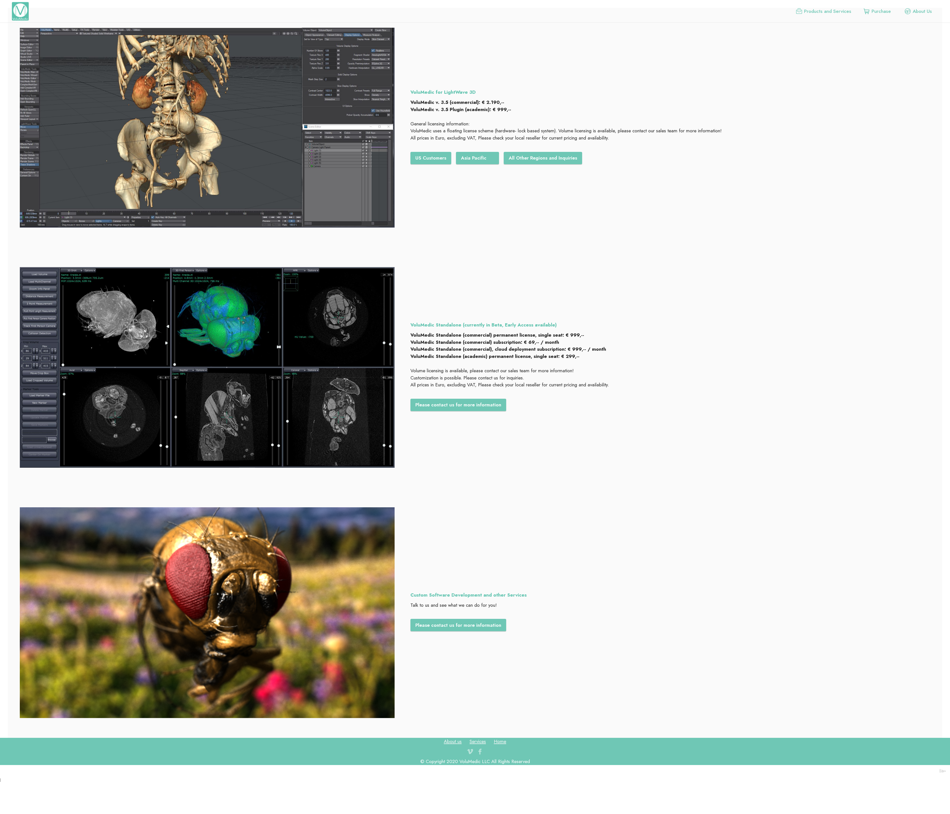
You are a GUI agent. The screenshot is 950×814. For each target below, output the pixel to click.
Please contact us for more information (458, 404)
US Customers (430, 157)
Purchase (882, 11)
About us (453, 741)
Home (500, 741)
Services (478, 741)
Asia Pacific (477, 157)
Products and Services (827, 11)
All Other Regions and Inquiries (543, 157)
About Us (922, 11)
